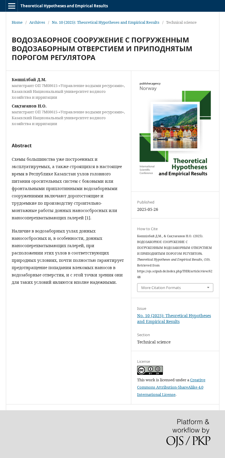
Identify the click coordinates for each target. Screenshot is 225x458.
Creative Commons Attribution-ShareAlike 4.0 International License (171, 387)
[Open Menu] (12, 6)
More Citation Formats (161, 287)
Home (17, 22)
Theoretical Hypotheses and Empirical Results (64, 5)
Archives (37, 22)
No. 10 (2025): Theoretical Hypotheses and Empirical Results (105, 22)
